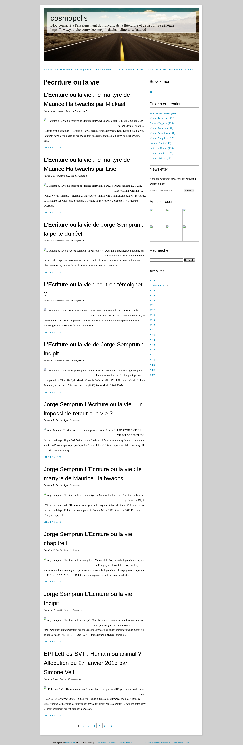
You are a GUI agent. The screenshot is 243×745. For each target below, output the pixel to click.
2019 (152, 315)
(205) (162, 123)
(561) (162, 118)
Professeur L (70, 742)
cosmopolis (69, 18)
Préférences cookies (182, 742)
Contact (189, 69)
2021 (152, 305)
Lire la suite (52, 147)
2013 (152, 345)
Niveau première (83, 69)
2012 (152, 350)
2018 (152, 320)
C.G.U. (139, 742)
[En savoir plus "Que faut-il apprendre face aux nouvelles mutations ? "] (174, 233)
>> (111, 725)
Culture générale (125, 69)
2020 (152, 310)
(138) (162, 148)
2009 (152, 365)
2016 (152, 330)
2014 (152, 340)
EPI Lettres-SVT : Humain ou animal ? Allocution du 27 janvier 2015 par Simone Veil (92, 663)
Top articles (101, 742)
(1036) (164, 113)
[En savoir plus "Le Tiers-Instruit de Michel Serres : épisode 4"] (158, 233)
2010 (152, 360)
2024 (152, 290)
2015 (152, 335)
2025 (152, 280)
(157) (162, 133)
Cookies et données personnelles (158, 742)
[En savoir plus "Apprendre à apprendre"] (191, 217)
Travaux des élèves (156, 69)
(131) (161, 153)
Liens (140, 69)
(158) (161, 128)
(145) (160, 143)
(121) (161, 158)
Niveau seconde (63, 69)
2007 (152, 374)
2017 (152, 325)
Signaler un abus (125, 742)
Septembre (158, 285)
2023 (152, 295)
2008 (152, 370)
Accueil (48, 69)
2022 (152, 300)
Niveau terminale (104, 69)
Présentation (175, 69)
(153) (162, 138)
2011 (152, 355)
